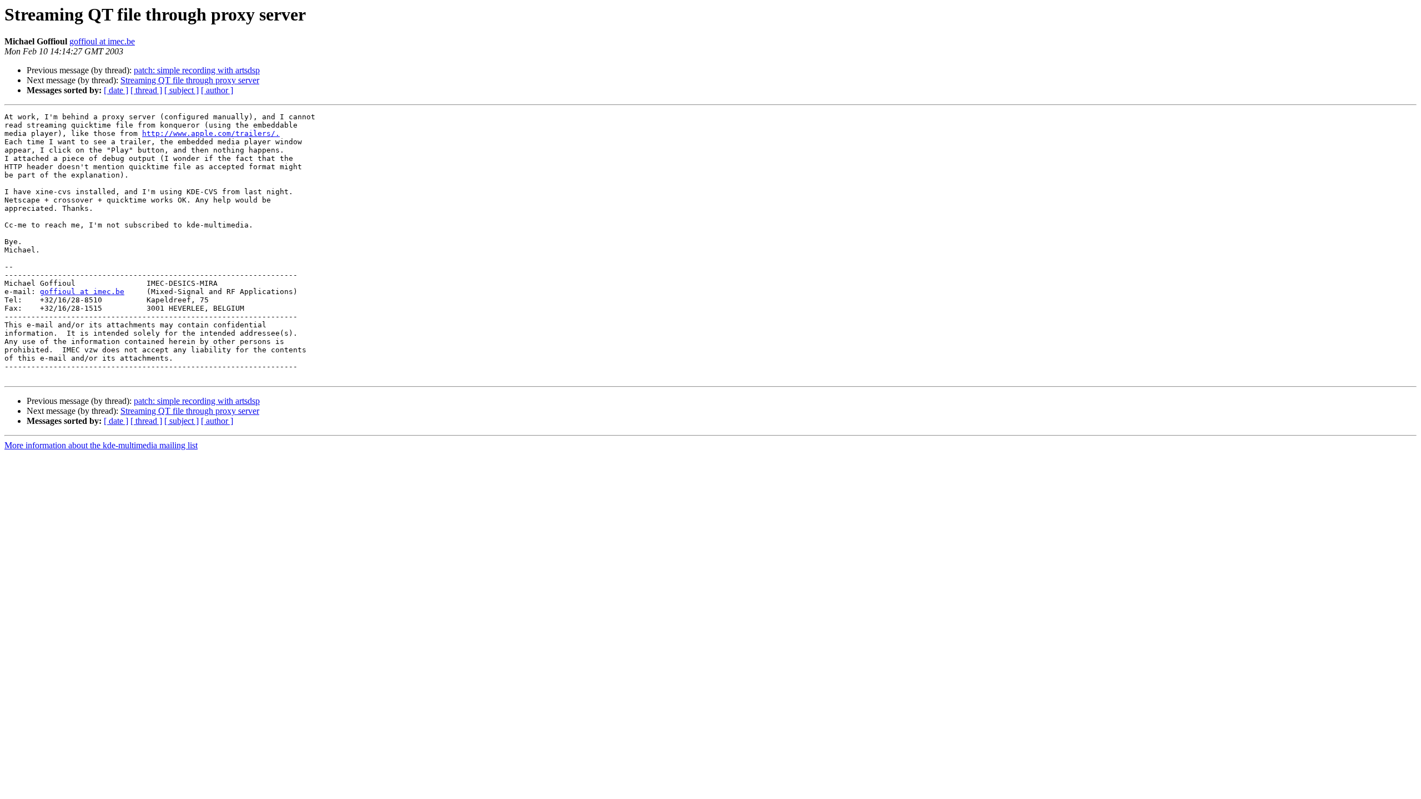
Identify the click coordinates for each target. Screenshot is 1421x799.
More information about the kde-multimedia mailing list (101, 445)
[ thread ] (146, 90)
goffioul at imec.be (102, 41)
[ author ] (217, 90)
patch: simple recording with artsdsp (197, 70)
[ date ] (116, 90)
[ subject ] (181, 90)
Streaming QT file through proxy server (189, 80)
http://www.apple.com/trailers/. (211, 133)
